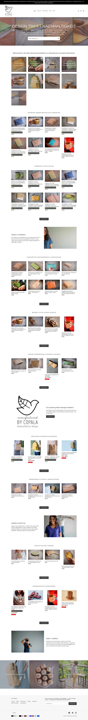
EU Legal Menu (23, 702)
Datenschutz (23, 701)
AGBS (17, 701)
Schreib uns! (50, 416)
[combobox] (44, 38)
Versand (13, 701)
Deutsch (14, 712)
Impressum (34, 701)
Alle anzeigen (44, 345)
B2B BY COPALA (14, 702)
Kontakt (28, 701)
